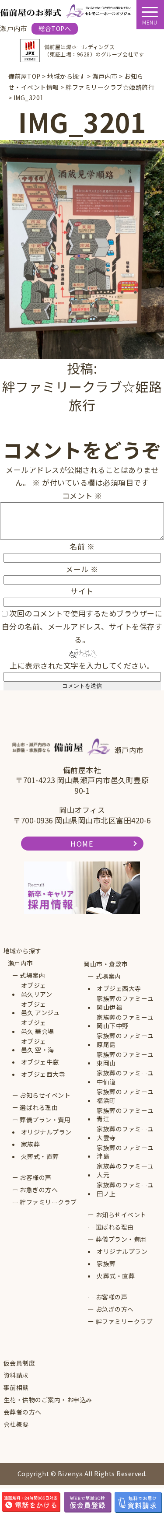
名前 (82, 546)
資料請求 (16, 1375)
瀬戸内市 (20, 963)
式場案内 (32, 975)
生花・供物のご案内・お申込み (47, 1400)
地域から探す (22, 951)
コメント (82, 495)
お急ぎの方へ (39, 1190)
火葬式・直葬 (40, 1156)
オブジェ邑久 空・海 (37, 1045)
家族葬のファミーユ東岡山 (125, 1059)
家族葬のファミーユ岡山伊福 (125, 1003)
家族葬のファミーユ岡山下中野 (125, 1021)
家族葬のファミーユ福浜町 (125, 1096)
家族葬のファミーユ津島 (125, 1152)
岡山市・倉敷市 (106, 964)
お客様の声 (36, 1177)
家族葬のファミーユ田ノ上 (125, 1189)
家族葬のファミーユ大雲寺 (125, 1133)
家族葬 (30, 1144)
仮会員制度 (19, 1363)
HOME (81, 843)
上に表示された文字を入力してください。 (82, 665)
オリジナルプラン (46, 1132)
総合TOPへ (54, 28)
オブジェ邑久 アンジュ (40, 1008)
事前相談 (16, 1387)
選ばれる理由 (39, 1107)
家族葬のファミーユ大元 (125, 1170)
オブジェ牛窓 (40, 1062)
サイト (82, 590)
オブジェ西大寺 (43, 1074)
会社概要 (16, 1424)
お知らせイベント (45, 1095)
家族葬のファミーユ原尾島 (125, 1040)
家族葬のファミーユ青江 (125, 1115)
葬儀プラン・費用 (45, 1120)
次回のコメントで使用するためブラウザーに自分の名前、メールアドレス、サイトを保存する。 (82, 626)
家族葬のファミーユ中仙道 (125, 1077)
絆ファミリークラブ (48, 1202)
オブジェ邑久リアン (36, 989)
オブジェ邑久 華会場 (37, 1027)
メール (82, 569)
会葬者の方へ (22, 1412)
